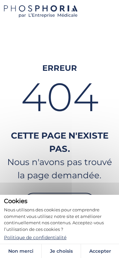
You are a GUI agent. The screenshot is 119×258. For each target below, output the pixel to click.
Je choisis (61, 251)
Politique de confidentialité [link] (35, 237)
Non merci (20, 251)
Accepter (100, 251)
